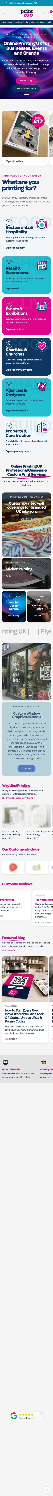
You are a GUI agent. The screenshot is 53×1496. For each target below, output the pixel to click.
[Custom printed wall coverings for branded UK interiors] (26, 524)
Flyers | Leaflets (37, 22)
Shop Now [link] (25, 519)
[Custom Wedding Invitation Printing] (14, 816)
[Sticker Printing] (26, 573)
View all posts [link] (8, 950)
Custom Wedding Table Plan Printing (38, 833)
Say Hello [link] (38, 616)
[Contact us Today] (39, 606)
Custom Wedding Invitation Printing (11, 833)
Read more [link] (10, 1039)
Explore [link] (9, 576)
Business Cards (21, 22)
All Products (7, 22)
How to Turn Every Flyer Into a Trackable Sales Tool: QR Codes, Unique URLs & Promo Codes (24, 1016)
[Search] (44, 13)
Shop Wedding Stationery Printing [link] (17, 798)
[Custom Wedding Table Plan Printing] (39, 816)
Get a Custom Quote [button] (26, 89)
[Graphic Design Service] (14, 606)
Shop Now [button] (26, 768)
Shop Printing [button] (26, 81)
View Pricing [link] (13, 616)
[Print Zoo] (14, 1419)
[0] (48, 13)
